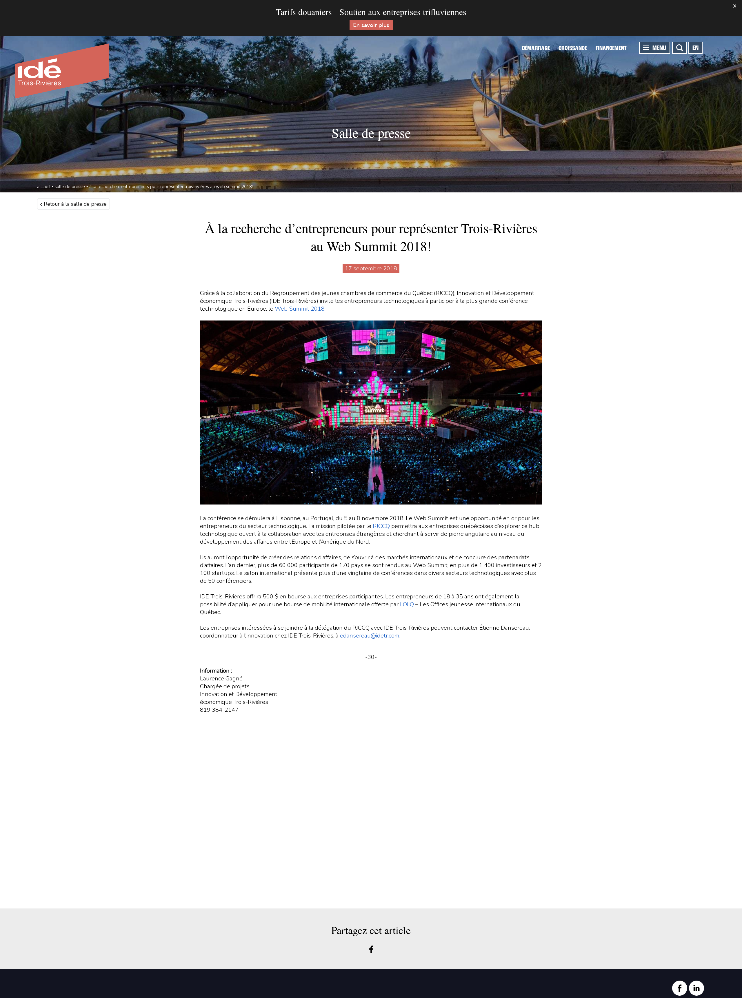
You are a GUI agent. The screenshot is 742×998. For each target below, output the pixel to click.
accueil (43, 187)
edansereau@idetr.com (369, 636)
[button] (646, 47)
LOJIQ (407, 604)
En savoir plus (371, 25)
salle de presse (70, 187)
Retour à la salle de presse (74, 204)
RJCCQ (381, 526)
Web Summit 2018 (300, 309)
